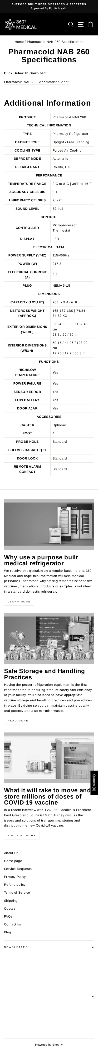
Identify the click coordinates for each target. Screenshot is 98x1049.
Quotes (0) (94, 782)
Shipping (11, 900)
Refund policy (14, 884)
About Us (11, 853)
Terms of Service (17, 892)
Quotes (9, 908)
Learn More (19, 601)
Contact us (12, 924)
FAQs (8, 916)
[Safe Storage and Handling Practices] (49, 638)
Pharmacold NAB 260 (21, 82)
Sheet (64, 82)
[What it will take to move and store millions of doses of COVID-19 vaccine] (49, 757)
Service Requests (18, 869)
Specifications (48, 82)
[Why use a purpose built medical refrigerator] (49, 524)
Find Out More (22, 835)
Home (19, 42)
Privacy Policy (15, 877)
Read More (18, 720)
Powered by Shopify (49, 1044)
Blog (7, 932)
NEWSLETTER (16, 947)
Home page (13, 861)
